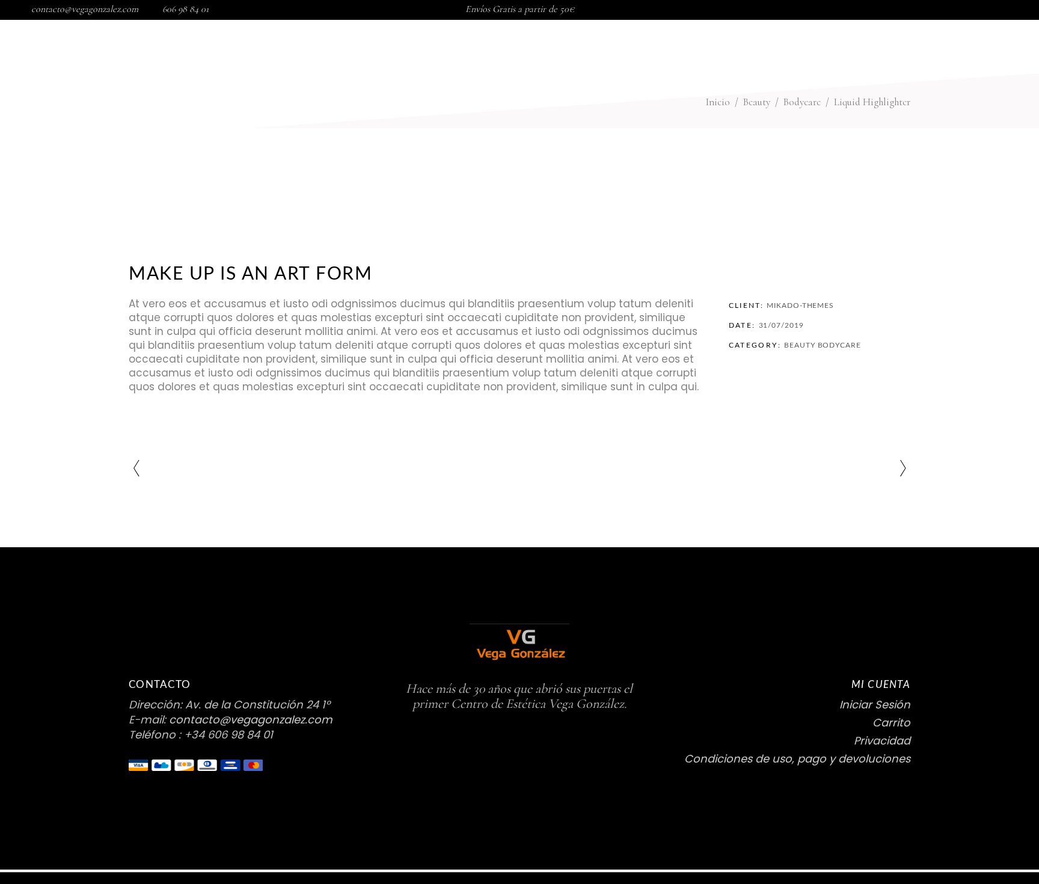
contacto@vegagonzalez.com (84, 9)
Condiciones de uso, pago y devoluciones (797, 758)
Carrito (891, 722)
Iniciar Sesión (874, 704)
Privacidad (882, 740)
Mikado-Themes (800, 305)
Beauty (799, 345)
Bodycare (839, 345)
